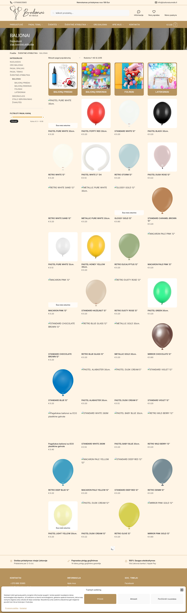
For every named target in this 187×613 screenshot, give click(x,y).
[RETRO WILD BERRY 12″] (162, 426)
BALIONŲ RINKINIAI (23, 86)
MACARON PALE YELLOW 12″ (95, 490)
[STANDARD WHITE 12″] (129, 113)
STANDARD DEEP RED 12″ (127, 490)
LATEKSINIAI (20, 92)
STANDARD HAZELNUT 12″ (94, 310)
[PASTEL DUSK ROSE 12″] (162, 157)
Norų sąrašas (153, 15)
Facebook (129, 583)
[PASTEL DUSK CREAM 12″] (96, 516)
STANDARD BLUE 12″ (58, 400)
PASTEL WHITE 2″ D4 (91, 174)
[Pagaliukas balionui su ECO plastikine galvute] (63, 426)
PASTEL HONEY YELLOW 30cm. (93, 265)
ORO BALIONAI (16, 65)
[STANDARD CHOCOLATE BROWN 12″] (63, 336)
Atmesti (133, 599)
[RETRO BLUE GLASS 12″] (96, 336)
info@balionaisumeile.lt (167, 2)
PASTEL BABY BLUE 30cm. (127, 444)
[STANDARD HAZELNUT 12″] (96, 293)
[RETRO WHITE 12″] (63, 157)
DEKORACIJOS (18, 96)
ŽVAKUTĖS (17, 102)
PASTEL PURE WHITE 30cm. (61, 131)
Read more (63, 139)
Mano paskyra (171, 15)
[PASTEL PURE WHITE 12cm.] (63, 246)
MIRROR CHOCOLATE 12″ (159, 354)
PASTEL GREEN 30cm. (158, 310)
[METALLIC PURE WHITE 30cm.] (96, 200)
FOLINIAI (18, 89)
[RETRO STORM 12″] (129, 157)
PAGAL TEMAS (16, 72)
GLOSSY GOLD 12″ (123, 218)
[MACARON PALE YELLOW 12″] (96, 472)
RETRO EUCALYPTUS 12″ (126, 264)
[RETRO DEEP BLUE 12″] (63, 472)
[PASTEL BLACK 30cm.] (162, 113)
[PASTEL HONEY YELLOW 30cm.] (96, 246)
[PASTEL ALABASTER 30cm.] (96, 382)
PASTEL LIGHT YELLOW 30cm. (62, 533)
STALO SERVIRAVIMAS (22, 99)
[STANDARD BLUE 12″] (63, 382)
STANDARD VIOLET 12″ (158, 400)
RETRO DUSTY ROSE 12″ (126, 310)
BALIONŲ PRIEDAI (22, 83)
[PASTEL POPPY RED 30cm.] (96, 113)
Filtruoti (14, 121)
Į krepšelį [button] (96, 139)
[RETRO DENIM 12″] (162, 472)
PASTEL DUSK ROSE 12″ (159, 174)
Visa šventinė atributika (22, 44)
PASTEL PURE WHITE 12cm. (61, 264)
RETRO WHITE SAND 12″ (59, 218)
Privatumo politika (11, 608)
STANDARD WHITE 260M (93, 444)
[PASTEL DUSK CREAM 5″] (129, 382)
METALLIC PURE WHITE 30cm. (95, 218)
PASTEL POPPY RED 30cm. (94, 131)
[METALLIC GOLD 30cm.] (129, 336)
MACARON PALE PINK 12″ (160, 264)
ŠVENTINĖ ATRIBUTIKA (28, 53)
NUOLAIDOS (15, 62)
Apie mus (71, 583)
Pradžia (13, 53)
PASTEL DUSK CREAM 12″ (93, 533)
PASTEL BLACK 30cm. (158, 131)
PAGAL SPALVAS (17, 68)
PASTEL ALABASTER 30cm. (94, 400)
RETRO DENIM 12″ (156, 490)
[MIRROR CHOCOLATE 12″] (162, 336)
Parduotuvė (16, 41)
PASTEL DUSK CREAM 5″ (126, 400)
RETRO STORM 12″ (123, 174)
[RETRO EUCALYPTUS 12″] (129, 246)
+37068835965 (20, 2)
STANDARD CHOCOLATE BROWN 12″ (60, 355)
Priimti (100, 599)
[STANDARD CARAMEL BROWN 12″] (162, 200)
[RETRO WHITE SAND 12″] (63, 200)
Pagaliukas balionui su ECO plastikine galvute (61, 445)
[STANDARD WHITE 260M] (96, 426)
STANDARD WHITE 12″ (125, 131)
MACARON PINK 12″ (57, 310)
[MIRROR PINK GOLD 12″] (162, 516)
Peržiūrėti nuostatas (167, 599)
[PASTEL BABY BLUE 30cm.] (129, 426)
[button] (182, 590)
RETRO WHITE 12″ (56, 174)
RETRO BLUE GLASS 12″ (92, 354)
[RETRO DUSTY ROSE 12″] (129, 293)
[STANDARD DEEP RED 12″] (129, 472)
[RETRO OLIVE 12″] (129, 516)
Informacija (138, 15)
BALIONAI (16, 79)
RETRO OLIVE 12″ (123, 533)
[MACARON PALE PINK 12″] (162, 246)
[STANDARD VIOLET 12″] (162, 382)
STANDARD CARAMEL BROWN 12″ (162, 219)
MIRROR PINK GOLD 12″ (159, 533)
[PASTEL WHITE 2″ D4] (96, 157)
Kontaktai (23, 608)
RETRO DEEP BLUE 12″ (58, 490)
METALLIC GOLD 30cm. (126, 354)
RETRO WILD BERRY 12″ (159, 444)
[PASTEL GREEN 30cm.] (162, 293)
